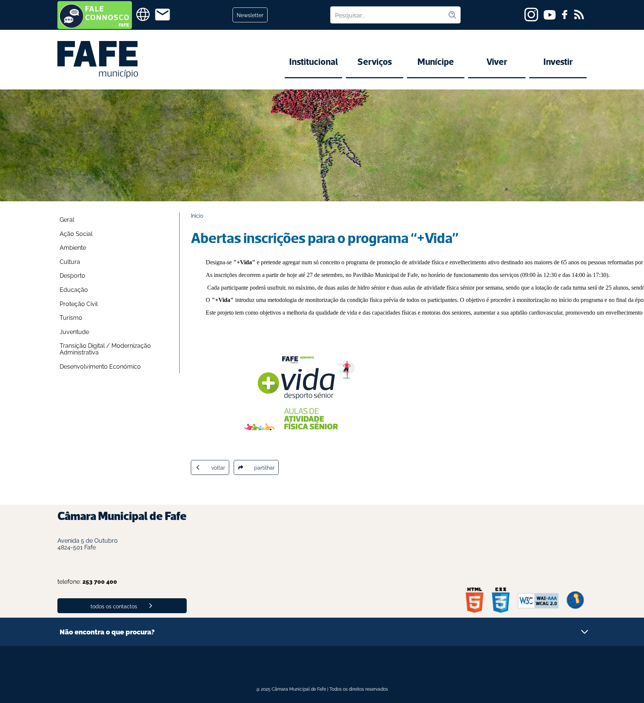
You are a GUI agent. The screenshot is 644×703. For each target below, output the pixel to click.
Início (197, 215)
